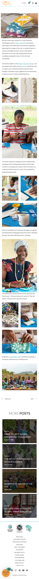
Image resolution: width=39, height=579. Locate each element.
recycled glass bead (14, 357)
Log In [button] (24, 3)
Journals (24, 66)
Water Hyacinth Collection (26, 63)
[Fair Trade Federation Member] (19, 528)
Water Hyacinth (20, 43)
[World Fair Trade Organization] (10, 528)
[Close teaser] (8, 569)
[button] (32, 3)
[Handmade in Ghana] (29, 528)
